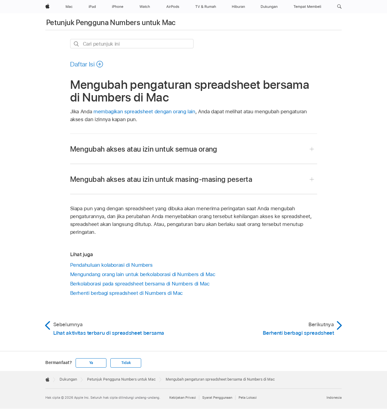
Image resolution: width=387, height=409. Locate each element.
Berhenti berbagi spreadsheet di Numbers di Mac (126, 293)
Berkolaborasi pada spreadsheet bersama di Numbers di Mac (140, 284)
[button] (339, 6)
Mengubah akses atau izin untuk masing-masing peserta (161, 179)
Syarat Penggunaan (217, 397)
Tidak (126, 363)
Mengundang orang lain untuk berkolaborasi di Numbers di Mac (143, 274)
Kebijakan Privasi (182, 397)
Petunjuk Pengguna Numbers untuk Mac (111, 22)
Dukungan (68, 379)
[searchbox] (132, 43)
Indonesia (334, 397)
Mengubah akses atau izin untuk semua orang (143, 149)
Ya (91, 363)
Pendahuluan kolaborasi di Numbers (111, 265)
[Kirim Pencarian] (76, 44)
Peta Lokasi (248, 397)
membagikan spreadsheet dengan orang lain (144, 111)
